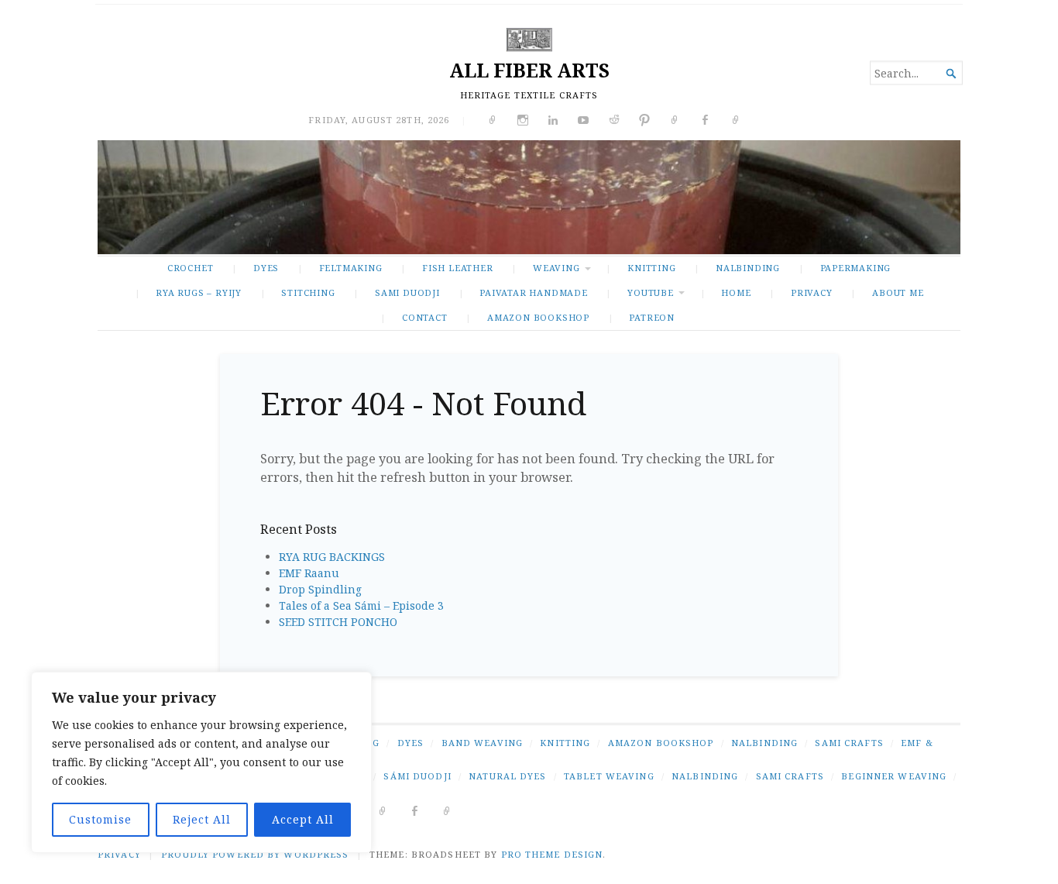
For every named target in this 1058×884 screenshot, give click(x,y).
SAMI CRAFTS (849, 742)
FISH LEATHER (457, 267)
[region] (201, 762)
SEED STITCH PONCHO (338, 621)
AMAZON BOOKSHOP (538, 317)
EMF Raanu (309, 573)
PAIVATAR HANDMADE (533, 292)
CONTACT (425, 317)
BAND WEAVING (482, 742)
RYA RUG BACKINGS (332, 556)
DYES (266, 267)
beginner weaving (893, 776)
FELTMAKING (351, 267)
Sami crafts (790, 776)
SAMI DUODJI (407, 292)
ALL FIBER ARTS (529, 70)
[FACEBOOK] (414, 810)
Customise (100, 819)
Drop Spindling (320, 589)
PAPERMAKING (855, 267)
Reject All (202, 819)
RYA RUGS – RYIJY (199, 292)
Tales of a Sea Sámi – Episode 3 (361, 605)
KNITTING (651, 267)
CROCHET (190, 267)
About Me (897, 292)
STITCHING (308, 292)
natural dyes (507, 776)
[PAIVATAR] (447, 810)
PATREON (652, 317)
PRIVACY (812, 292)
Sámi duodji (417, 776)
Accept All (303, 819)
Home (736, 292)
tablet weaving (609, 776)
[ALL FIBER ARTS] (529, 197)
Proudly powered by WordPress (255, 854)
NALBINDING (748, 267)
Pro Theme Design (552, 854)
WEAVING (556, 267)
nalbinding (705, 776)
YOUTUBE (650, 292)
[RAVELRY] (383, 810)
